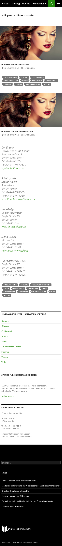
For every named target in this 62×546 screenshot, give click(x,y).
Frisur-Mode (18, 288)
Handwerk (23, 292)
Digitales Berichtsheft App (13, 506)
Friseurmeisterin (11, 81)
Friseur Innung (10, 77)
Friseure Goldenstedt (41, 285)
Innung (19, 84)
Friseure (24, 77)
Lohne (4, 341)
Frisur (25, 81)
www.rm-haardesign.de (14, 226)
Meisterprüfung (33, 84)
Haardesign (37, 81)
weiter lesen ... (7, 396)
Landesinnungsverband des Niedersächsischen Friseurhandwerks (30, 485)
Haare (44, 288)
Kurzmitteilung (11, 68)
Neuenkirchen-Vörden (11, 346)
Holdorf (5, 64)
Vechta (47, 84)
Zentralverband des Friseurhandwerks (18, 480)
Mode (52, 292)
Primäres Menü (58, 3)
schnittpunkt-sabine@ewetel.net (18, 199)
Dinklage (5, 326)
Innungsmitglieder (20, 64)
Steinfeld (5, 352)
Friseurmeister (38, 77)
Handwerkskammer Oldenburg (15, 496)
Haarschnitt (51, 81)
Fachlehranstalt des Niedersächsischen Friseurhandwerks (27, 501)
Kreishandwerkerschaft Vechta (15, 491)
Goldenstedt (7, 131)
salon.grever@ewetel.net (14, 250)
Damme (5, 321)
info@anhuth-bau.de (12, 168)
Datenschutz (6, 542)
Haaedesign (33, 288)
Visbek (4, 362)
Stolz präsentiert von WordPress (25, 542)
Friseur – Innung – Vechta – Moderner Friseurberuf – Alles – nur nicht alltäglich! (24, 3)
